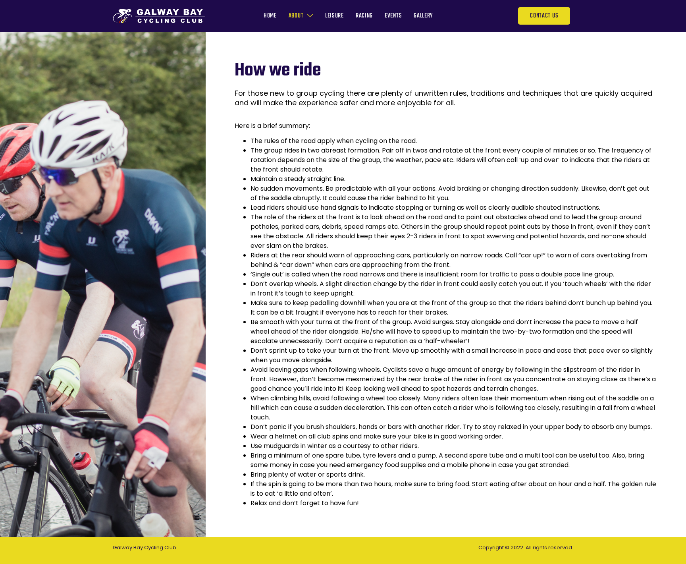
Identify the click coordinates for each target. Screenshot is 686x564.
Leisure (334, 16)
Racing (364, 16)
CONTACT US (544, 16)
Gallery (423, 16)
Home (270, 16)
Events (393, 16)
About (296, 16)
